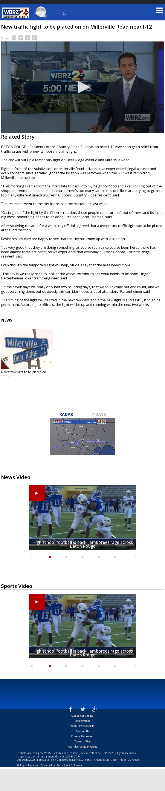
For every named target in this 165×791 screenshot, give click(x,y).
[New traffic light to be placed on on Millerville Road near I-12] (27, 349)
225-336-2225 (106, 753)
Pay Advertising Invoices (82, 746)
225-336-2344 (73, 756)
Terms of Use (82, 741)
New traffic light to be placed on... (24, 372)
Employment (82, 721)
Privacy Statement (82, 736)
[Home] (16, 13)
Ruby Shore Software (69, 765)
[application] (82, 87)
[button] (82, 87)
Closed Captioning (82, 715)
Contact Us (82, 731)
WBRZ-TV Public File (82, 726)
